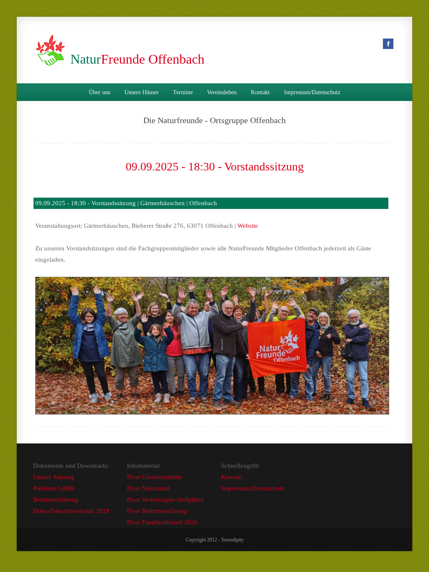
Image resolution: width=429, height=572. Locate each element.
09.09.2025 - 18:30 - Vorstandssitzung (215, 166)
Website (248, 225)
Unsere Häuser (141, 92)
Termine (183, 92)
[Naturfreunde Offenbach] (52, 59)
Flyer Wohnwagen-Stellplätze (165, 499)
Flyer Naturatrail (148, 488)
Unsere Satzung (53, 477)
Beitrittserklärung (55, 499)
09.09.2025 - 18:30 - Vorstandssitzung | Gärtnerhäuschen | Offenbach (126, 203)
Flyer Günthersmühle (154, 477)
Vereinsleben (222, 92)
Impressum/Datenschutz (312, 92)
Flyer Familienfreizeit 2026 (162, 522)
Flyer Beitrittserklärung (157, 511)
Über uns (99, 92)
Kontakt (260, 92)
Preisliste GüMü (54, 488)
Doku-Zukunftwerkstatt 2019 (71, 511)
